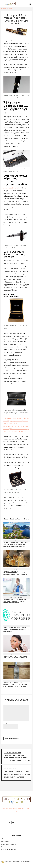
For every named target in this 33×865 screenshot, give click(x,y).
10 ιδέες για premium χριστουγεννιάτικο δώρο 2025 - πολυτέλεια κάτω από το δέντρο (15, 572)
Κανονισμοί (5, 841)
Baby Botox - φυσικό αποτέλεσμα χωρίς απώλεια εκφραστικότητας (15, 657)
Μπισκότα (4, 847)
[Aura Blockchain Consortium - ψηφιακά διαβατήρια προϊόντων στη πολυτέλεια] (16, 616)
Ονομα (5, 723)
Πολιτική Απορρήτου (8, 844)
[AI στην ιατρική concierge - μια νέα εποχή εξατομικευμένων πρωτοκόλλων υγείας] (16, 587)
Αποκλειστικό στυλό (10, 188)
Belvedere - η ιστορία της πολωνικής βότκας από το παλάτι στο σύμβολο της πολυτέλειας (15, 684)
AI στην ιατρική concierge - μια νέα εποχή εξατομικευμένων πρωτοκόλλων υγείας (15, 601)
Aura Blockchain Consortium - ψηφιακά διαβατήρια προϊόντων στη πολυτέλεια (16, 629)
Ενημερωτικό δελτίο (8, 850)
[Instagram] (13, 822)
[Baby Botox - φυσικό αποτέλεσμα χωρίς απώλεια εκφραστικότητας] (16, 644)
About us (4, 839)
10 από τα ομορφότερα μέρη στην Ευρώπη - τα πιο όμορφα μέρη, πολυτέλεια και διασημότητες (15, 544)
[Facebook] (9, 822)
